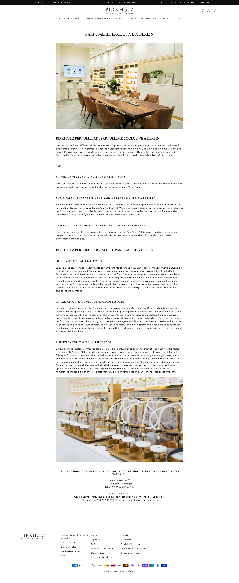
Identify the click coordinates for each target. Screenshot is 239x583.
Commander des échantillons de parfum (74, 536)
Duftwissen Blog (68, 547)
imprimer (95, 539)
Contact (95, 535)
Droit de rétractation (131, 544)
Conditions (126, 539)
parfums (119, 18)
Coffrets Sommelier (97, 18)
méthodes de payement (102, 548)
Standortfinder (98, 553)
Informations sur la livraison (134, 548)
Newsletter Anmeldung (101, 557)
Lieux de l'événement (71, 551)
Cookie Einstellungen (130, 553)
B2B (63, 555)
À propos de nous (171, 18)
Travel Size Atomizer (142, 18)
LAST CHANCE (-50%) (68, 18)
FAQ (93, 544)
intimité (124, 535)
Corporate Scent (69, 542)
